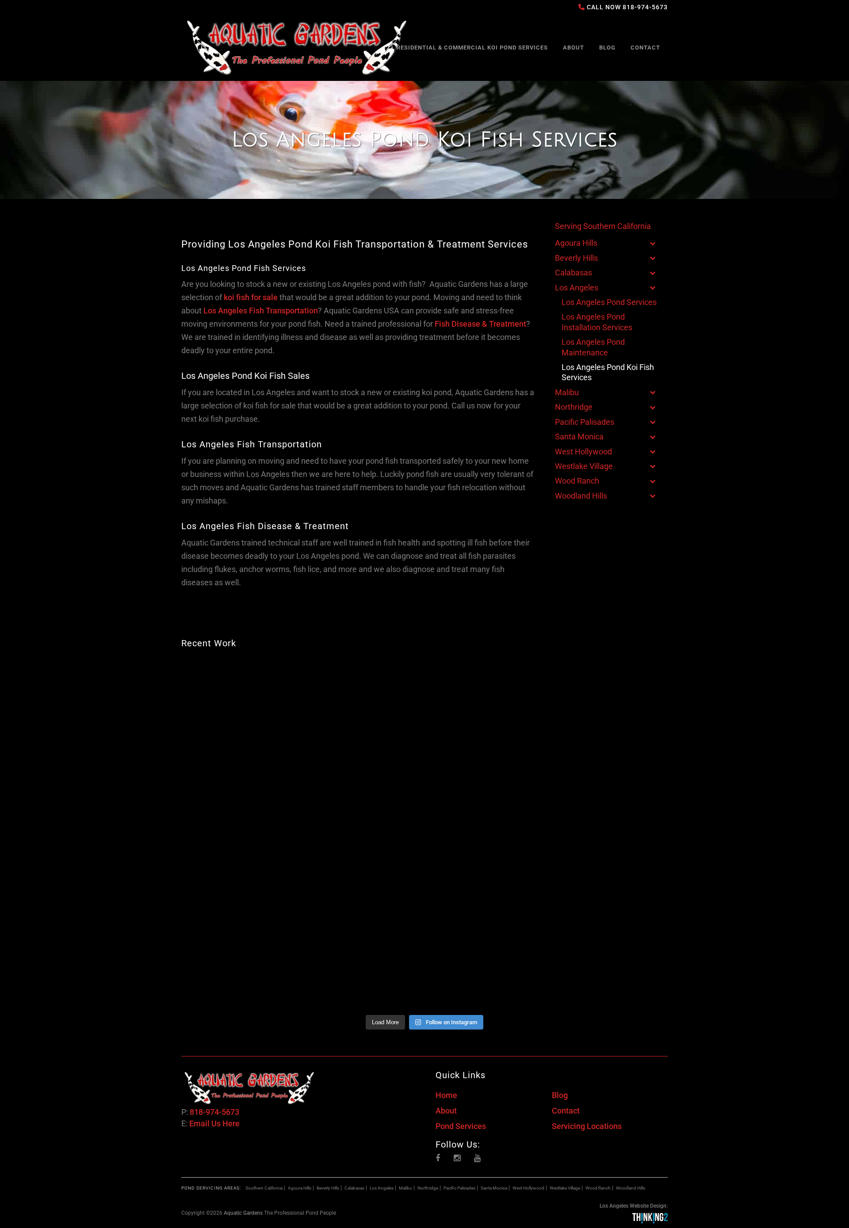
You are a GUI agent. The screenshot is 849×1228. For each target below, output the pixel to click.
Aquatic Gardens (243, 1213)
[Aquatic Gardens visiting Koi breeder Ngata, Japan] (609, 833)
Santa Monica (494, 1188)
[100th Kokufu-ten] (240, 692)
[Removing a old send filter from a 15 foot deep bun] (486, 833)
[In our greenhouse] (609, 974)
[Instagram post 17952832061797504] (363, 833)
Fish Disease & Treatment (480, 323)
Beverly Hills (328, 1188)
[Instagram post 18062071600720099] (240, 974)
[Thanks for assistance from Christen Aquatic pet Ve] (609, 692)
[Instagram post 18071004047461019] (363, 692)
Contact (566, 1110)
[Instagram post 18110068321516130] (240, 833)
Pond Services (461, 1126)
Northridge (427, 1188)
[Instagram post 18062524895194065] (240, 762)
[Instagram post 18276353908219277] (240, 903)
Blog (560, 1095)
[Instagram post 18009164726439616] (486, 903)
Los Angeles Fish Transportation (260, 310)
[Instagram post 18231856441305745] (486, 692)
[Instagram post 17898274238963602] (486, 974)
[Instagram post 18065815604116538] (609, 762)
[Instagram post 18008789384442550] (609, 903)
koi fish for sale (251, 297)
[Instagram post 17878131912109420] (363, 974)
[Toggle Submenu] (652, 243)
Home (446, 1095)
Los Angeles (382, 1188)
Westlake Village (565, 1188)
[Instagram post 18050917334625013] (363, 762)
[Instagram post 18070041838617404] (363, 903)
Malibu (405, 1188)
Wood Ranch (598, 1188)
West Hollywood (528, 1188)
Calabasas (354, 1188)
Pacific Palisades (459, 1188)
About (446, 1110)
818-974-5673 (645, 7)
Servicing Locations (587, 1126)
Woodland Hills (630, 1188)
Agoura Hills (299, 1188)
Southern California (264, 1188)
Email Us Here (214, 1123)
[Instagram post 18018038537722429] (486, 762)
